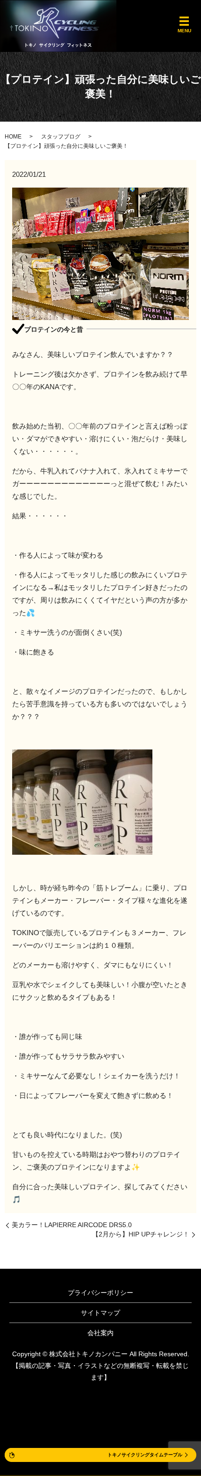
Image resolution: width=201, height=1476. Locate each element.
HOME (13, 136)
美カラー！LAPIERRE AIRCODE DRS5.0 (72, 1225)
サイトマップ (100, 1312)
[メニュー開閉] (184, 21)
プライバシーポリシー (100, 1292)
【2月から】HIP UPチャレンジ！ (140, 1234)
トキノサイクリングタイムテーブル (145, 1454)
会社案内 (100, 1333)
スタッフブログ (60, 136)
